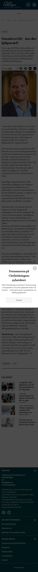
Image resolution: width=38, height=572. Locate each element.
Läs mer (19, 300)
